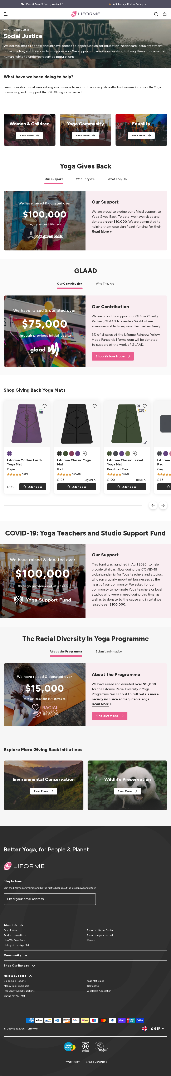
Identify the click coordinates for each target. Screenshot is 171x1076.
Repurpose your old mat (100, 935)
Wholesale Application (99, 990)
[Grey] (115, 453)
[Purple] (9, 453)
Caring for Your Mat (14, 995)
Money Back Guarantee (16, 985)
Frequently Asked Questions (19, 990)
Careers (91, 940)
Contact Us (93, 985)
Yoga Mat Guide (95, 980)
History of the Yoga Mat (16, 945)
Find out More (107, 716)
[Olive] (127, 453)
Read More (27, 135)
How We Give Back (14, 940)
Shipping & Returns (14, 980)
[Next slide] (163, 505)
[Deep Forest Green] (65, 453)
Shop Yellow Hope (110, 356)
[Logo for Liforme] (85, 14)
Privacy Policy (71, 1061)
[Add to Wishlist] (45, 406)
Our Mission (10, 930)
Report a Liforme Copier (100, 930)
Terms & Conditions (96, 1061)
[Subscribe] (90, 899)
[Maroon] (71, 453)
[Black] (59, 453)
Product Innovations (14, 935)
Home (7, 29)
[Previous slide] (153, 505)
